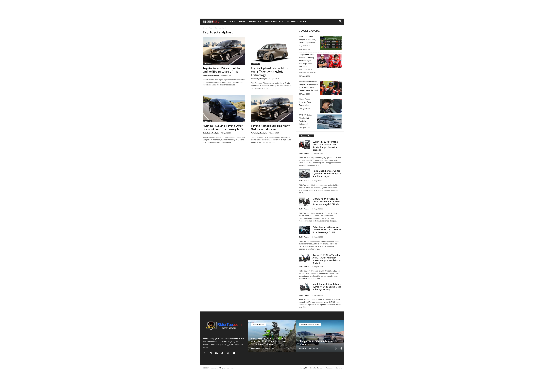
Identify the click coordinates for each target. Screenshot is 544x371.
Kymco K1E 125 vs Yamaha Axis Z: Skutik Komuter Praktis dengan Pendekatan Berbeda (327, 259)
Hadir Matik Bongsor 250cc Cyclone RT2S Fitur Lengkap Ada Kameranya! (327, 173)
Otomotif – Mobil (296, 21)
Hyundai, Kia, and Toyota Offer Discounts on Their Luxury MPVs (223, 127)
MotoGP (228, 21)
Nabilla (301, 348)
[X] (223, 353)
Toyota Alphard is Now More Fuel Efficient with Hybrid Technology (269, 71)
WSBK (242, 21)
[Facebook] (205, 353)
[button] (340, 22)
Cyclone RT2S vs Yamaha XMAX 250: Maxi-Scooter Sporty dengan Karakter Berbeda (325, 145)
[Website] (229, 353)
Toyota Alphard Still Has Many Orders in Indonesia (270, 127)
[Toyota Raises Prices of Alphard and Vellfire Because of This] (224, 51)
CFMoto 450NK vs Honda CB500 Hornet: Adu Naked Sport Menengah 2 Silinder (326, 201)
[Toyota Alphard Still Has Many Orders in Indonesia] (272, 108)
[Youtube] (234, 353)
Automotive (207, 64)
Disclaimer (329, 368)
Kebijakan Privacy (316, 368)
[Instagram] (211, 353)
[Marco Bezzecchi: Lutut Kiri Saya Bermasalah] (330, 106)
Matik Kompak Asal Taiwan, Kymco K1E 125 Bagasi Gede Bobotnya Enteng (327, 287)
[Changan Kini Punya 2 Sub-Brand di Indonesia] (320, 336)
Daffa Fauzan (304, 153)
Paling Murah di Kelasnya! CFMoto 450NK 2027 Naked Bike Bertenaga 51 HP (327, 229)
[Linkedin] (217, 353)
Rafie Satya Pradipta (211, 75)
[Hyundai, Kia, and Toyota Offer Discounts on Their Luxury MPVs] (224, 108)
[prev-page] (288, 348)
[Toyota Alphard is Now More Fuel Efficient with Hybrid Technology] (272, 51)
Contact (339, 368)
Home (205, 28)
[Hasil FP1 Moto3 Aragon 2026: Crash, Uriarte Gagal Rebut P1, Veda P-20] (330, 43)
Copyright (303, 368)
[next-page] (292, 348)
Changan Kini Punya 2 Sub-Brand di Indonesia (318, 343)
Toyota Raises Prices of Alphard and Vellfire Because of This (223, 69)
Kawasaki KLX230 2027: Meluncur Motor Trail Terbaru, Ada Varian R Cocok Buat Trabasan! (269, 341)
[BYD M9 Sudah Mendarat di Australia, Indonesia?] (329, 122)
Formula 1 (255, 21)
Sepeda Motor (272, 21)
